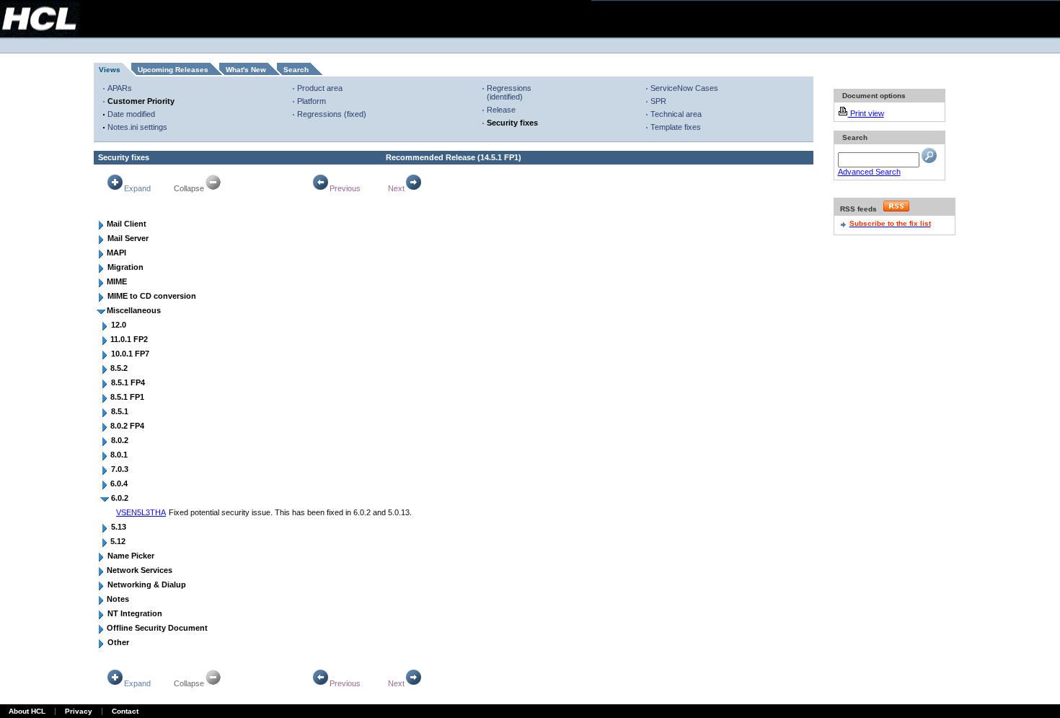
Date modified (131, 114)
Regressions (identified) (509, 92)
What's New (246, 70)
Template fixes (675, 127)
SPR (658, 101)
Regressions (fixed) (331, 114)
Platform (311, 101)
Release (501, 109)
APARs (119, 88)
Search (296, 70)
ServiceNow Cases (684, 88)
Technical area (676, 114)
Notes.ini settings (137, 127)
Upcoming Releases (173, 70)
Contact (125, 711)
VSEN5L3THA (141, 512)
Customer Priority (141, 101)
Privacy (78, 711)
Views (109, 70)
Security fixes (512, 122)
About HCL (27, 711)
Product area (320, 88)
